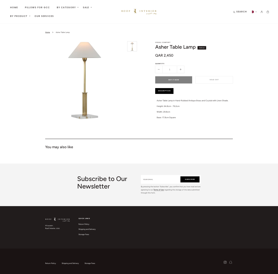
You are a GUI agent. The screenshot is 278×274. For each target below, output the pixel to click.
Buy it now (174, 80)
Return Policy (83, 224)
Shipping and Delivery (87, 229)
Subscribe (190, 179)
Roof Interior (50, 228)
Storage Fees (83, 234)
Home (47, 32)
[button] (240, 12)
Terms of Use (158, 190)
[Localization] (254, 12)
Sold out (214, 80)
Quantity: (160, 64)
